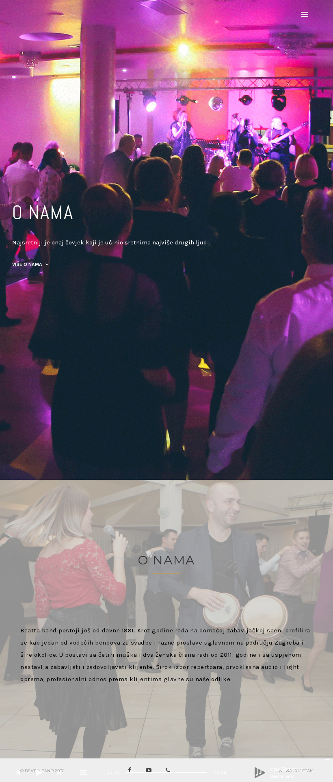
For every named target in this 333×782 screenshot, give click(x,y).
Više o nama (27, 264)
